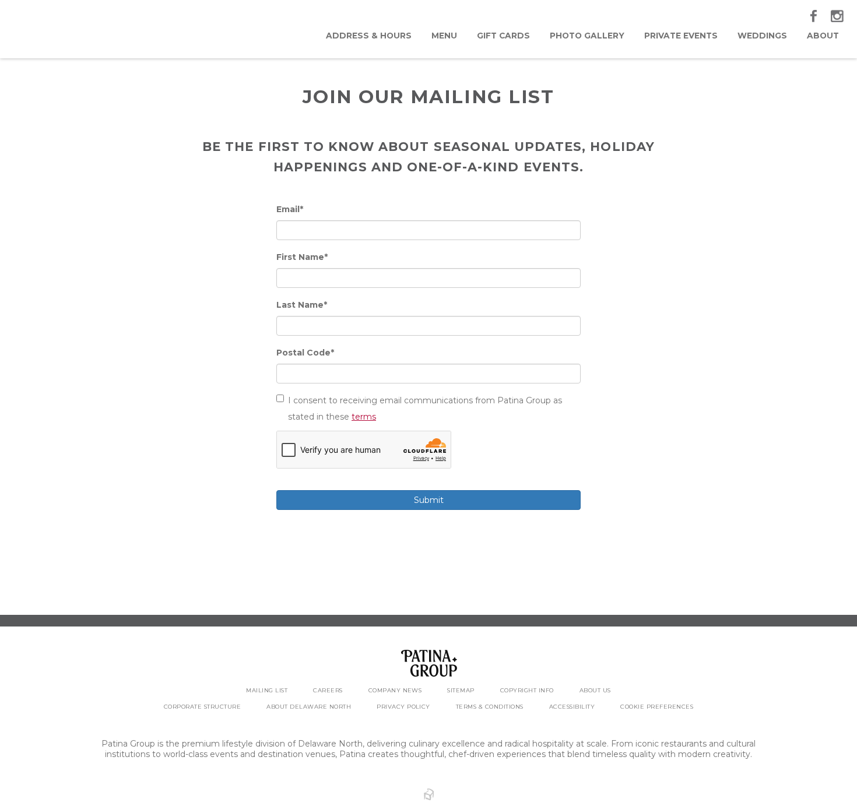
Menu (444, 35)
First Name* (302, 257)
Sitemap (460, 690)
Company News (395, 690)
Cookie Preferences (656, 706)
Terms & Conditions (490, 706)
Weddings (762, 35)
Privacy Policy (403, 706)
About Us (595, 690)
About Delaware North (308, 706)
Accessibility (572, 706)
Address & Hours (369, 35)
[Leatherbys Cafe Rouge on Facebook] (814, 16)
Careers (327, 690)
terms (364, 416)
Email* (289, 209)
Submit (429, 500)
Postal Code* (305, 352)
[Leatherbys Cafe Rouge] (71, 29)
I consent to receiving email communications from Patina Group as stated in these (425, 408)
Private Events (681, 35)
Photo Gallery (587, 35)
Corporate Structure (202, 706)
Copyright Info (527, 690)
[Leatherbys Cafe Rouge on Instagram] (837, 16)
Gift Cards (503, 35)
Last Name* (301, 305)
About (823, 35)
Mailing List (266, 690)
